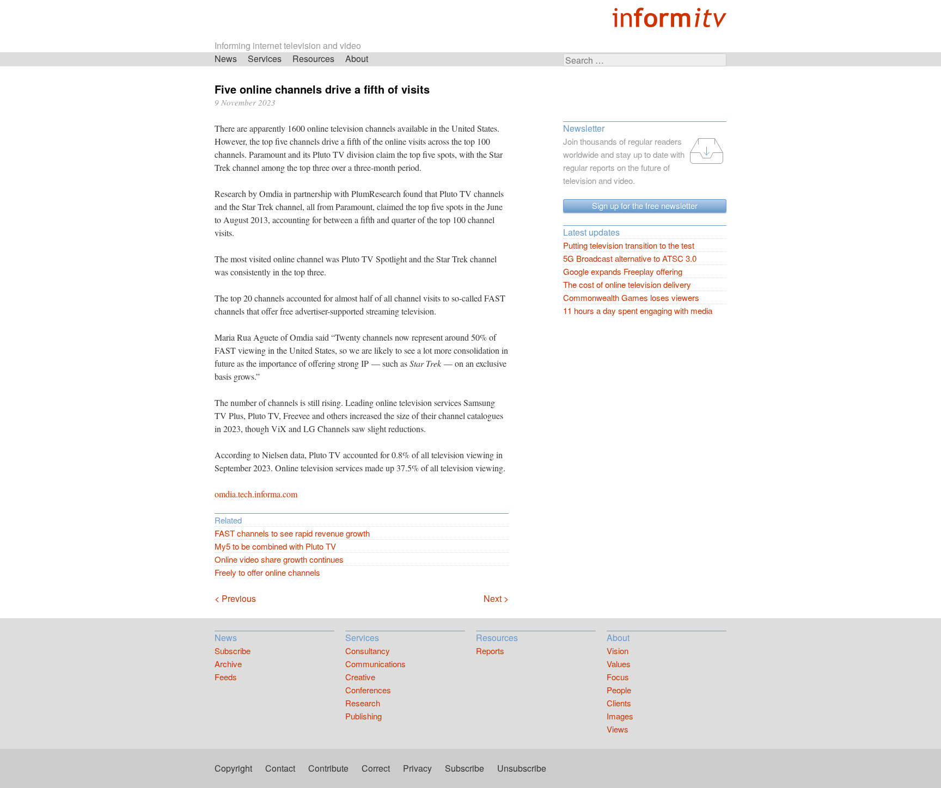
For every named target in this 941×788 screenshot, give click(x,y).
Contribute (328, 768)
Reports (490, 650)
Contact (280, 768)
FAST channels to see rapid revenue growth (292, 533)
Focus (618, 676)
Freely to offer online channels (267, 572)
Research (362, 703)
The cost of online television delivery (627, 284)
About (356, 58)
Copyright (233, 768)
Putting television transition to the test (628, 245)
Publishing (363, 716)
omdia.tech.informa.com (256, 494)
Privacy (417, 768)
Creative (360, 676)
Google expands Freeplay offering (622, 271)
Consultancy (367, 650)
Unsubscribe (521, 768)
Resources (313, 58)
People (619, 689)
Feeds (226, 676)
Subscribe (232, 650)
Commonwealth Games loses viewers (631, 297)
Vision (617, 650)
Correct (376, 768)
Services (265, 58)
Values (619, 663)
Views (617, 729)
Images (620, 716)
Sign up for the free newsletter (645, 205)
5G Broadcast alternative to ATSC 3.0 (629, 258)
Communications (375, 663)
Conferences (368, 689)
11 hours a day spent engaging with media (637, 310)
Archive (228, 663)
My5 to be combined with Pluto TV (275, 546)
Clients (619, 703)
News (226, 58)
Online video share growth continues (279, 559)
